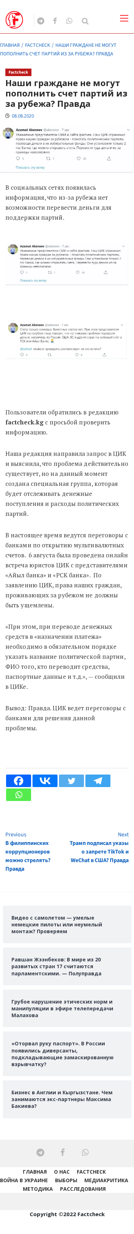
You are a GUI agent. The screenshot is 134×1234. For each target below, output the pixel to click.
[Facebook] (18, 781)
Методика (38, 1188)
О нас (62, 1171)
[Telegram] (97, 781)
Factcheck (18, 72)
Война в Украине (24, 1180)
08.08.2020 (23, 116)
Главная (35, 1171)
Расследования (83, 1188)
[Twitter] (71, 781)
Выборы (66, 1180)
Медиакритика (106, 1180)
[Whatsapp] (18, 794)
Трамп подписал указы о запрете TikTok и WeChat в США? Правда (99, 847)
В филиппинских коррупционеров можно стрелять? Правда (27, 852)
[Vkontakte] (45, 781)
